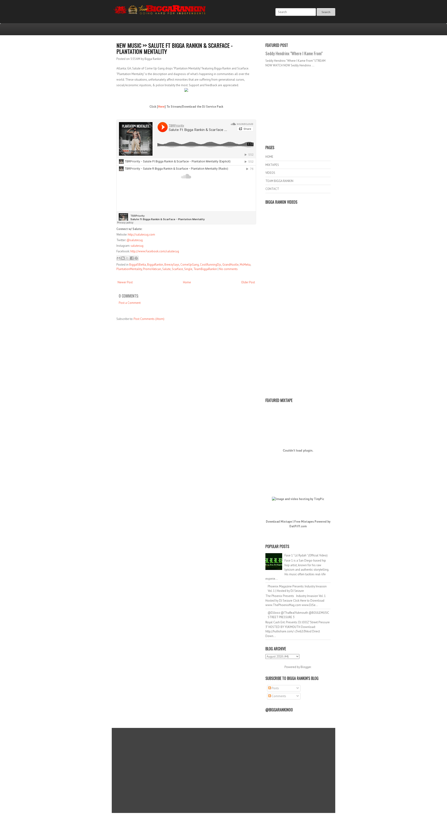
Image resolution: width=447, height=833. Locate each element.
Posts (275, 688)
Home (187, 282)
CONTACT (272, 189)
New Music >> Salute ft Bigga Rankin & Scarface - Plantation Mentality (174, 48)
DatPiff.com (298, 526)
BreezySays (171, 265)
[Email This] (118, 258)
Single (188, 269)
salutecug (137, 246)
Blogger (306, 667)
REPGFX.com (236, 824)
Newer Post (125, 282)
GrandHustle (230, 265)
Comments (278, 696)
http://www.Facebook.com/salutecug (154, 251)
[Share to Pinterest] (136, 258)
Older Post (248, 282)
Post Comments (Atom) (149, 319)
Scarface (177, 269)
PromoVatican (152, 269)
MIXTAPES (272, 165)
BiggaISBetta (137, 265)
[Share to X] (127, 258)
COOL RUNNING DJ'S (256, 819)
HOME (269, 157)
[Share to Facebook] (131, 258)
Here (161, 107)
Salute (166, 269)
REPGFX (221, 824)
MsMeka (245, 265)
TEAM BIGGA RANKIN (279, 181)
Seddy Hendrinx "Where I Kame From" (293, 53)
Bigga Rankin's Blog (213, 819)
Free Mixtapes (304, 522)
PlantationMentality (129, 269)
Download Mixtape (279, 522)
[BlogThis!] (123, 258)
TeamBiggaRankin (205, 269)
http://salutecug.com (141, 235)
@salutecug (135, 240)
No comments (228, 269)
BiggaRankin (155, 265)
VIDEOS (270, 173)
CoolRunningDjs (210, 265)
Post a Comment (130, 303)
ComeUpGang (189, 265)
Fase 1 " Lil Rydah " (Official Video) (306, 555)
